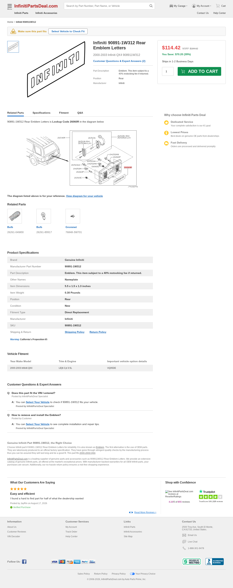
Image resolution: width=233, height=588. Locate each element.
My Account (71, 527)
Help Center (219, 13)
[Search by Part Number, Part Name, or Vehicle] (151, 6)
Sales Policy (84, 574)
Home (10, 22)
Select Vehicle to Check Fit (68, 31)
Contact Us (203, 13)
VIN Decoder (13, 536)
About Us (11, 527)
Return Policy (98, 332)
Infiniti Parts (21, 13)
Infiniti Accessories (46, 13)
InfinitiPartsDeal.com (17, 459)
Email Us (192, 535)
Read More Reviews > (145, 512)
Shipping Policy (74, 332)
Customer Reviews (16, 531)
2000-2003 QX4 (87, 453)
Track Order (71, 531)
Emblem (100, 447)
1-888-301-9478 (196, 548)
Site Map (128, 536)
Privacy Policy (119, 574)
